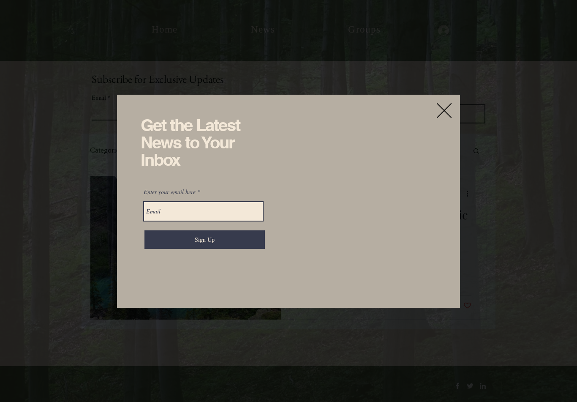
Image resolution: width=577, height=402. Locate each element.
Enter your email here (170, 192)
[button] (444, 110)
